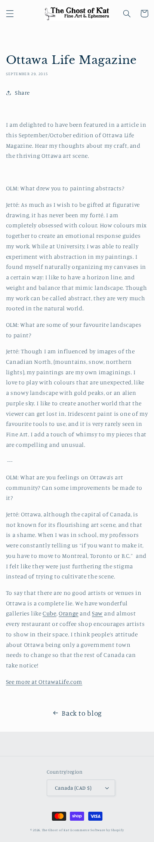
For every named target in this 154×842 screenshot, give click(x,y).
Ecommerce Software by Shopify (97, 830)
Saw (97, 613)
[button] (9, 13)
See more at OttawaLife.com (44, 681)
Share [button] (22, 92)
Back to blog (82, 713)
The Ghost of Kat (56, 830)
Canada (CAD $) (73, 788)
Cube (49, 613)
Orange (68, 613)
